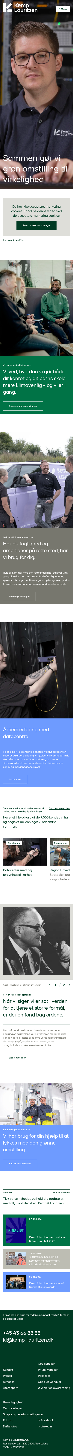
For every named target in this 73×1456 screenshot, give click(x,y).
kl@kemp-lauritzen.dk (28, 1340)
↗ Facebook (46, 1420)
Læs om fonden (17, 1057)
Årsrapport (10, 1388)
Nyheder (8, 1382)
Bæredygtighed (13, 1402)
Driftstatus (10, 1426)
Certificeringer (12, 1408)
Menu (64, 9)
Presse (7, 1376)
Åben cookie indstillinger (36, 225)
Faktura (8, 1420)
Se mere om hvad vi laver (23, 406)
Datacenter (15, 779)
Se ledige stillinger (19, 596)
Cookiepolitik (46, 1363)
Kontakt (8, 1369)
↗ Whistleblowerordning (54, 1388)
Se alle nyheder (61, 1192)
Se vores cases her (59, 808)
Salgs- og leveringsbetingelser (23, 1414)
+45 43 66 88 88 (21, 1333)
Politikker (44, 1376)
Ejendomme (13, 843)
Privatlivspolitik (48, 1369)
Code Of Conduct (49, 1382)
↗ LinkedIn (45, 1426)
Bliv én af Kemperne (20, 1163)
